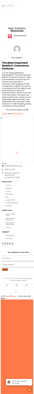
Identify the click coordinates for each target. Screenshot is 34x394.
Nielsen (4, 113)
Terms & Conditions (15, 280)
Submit (5, 269)
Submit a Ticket (9, 235)
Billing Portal (8, 238)
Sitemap (7, 227)
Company (8, 185)
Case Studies (9, 194)
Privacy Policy (28, 278)
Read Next (17, 128)
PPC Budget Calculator (11, 202)
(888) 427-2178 (22, 357)
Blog (6, 197)
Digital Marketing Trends (10, 214)
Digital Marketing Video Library (10, 219)
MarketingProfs (17, 113)
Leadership (8, 188)
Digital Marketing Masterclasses (10, 223)
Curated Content (10, 200)
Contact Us (8, 205)
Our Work (8, 191)
